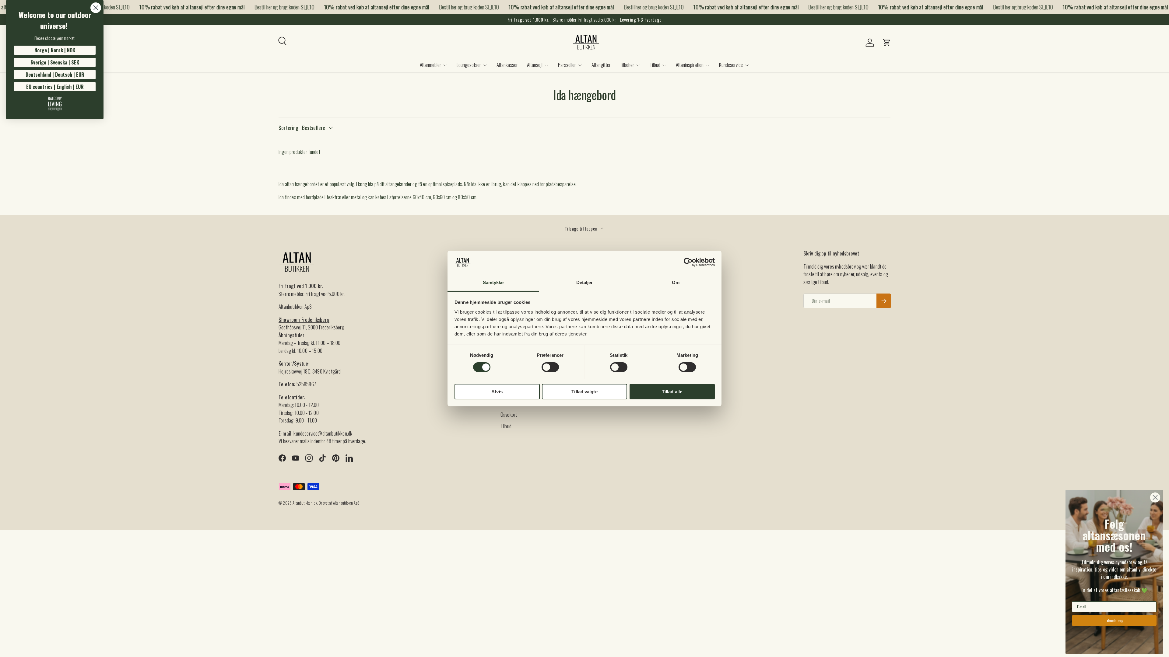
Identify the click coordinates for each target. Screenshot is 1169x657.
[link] (55, 103)
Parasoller (567, 64)
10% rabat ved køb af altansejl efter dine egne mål (183, 7)
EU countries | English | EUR (55, 86)
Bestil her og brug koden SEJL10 (275, 6)
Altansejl (534, 64)
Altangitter (601, 64)
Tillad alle (672, 391)
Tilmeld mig (1114, 620)
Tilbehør (627, 64)
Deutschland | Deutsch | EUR (55, 74)
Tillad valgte (584, 391)
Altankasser (507, 64)
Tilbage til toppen (581, 228)
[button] (886, 42)
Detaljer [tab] (584, 282)
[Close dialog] (95, 7)
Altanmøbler (430, 64)
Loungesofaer (469, 64)
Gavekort (508, 414)
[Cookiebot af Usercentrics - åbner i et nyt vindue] (688, 262)
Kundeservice (731, 64)
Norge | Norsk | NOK (54, 50)
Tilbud (655, 64)
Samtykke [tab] (493, 282)
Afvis (497, 391)
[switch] (550, 367)
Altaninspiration (690, 64)
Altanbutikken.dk (305, 503)
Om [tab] (675, 282)
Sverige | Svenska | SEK (54, 62)
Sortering (288, 127)
